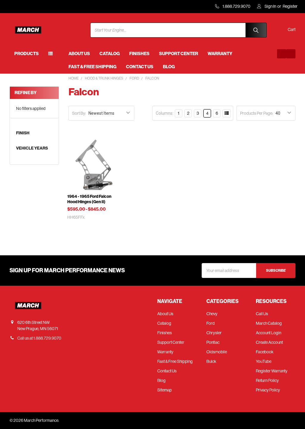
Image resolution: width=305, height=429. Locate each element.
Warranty (220, 53)
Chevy (211, 313)
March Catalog (269, 323)
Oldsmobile (216, 351)
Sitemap (164, 390)
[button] (179, 113)
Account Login (268, 332)
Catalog (109, 53)
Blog (169, 66)
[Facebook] (281, 53)
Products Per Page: (256, 113)
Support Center (178, 53)
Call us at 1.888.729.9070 (39, 338)
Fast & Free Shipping (92, 66)
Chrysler (214, 332)
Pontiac (213, 342)
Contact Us (139, 66)
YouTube (263, 361)
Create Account (269, 342)
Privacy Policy (268, 390)
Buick (211, 361)
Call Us (262, 313)
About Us (79, 53)
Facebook (264, 351)
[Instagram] (290, 53)
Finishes (139, 53)
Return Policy (267, 380)
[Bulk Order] (226, 113)
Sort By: (79, 113)
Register (290, 6)
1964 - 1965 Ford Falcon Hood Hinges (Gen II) (89, 199)
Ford (210, 323)
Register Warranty (271, 371)
